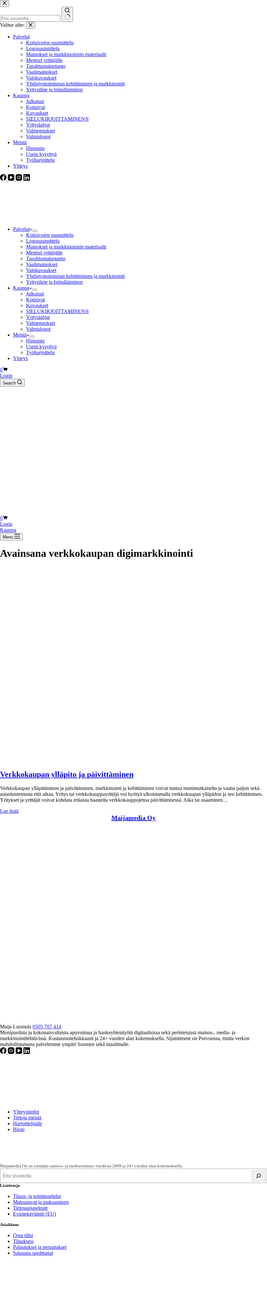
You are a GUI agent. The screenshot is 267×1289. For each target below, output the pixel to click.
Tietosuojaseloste (30, 1208)
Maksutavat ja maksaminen (41, 1202)
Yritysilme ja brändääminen (54, 282)
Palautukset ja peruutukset (39, 1247)
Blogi (18, 1129)
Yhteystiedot (26, 1112)
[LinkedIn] (26, 1052)
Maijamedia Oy (133, 817)
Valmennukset (40, 323)
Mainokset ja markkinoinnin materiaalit (66, 247)
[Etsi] (258, 1175)
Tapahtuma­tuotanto (45, 258)
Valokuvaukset (41, 270)
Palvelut (21, 229)
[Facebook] (4, 1052)
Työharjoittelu (40, 352)
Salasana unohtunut (33, 1253)
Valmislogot (38, 329)
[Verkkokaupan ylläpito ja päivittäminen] (97, 760)
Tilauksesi (23, 1241)
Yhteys (20, 358)
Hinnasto (35, 340)
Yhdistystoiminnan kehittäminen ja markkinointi (75, 276)
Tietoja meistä (27, 1117)
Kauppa (21, 288)
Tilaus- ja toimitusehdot (37, 1196)
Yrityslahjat (38, 317)
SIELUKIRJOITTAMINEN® (57, 311)
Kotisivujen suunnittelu (50, 235)
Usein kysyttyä (41, 346)
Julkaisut (35, 293)
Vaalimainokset (41, 264)
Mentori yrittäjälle (44, 252)
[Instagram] (12, 1052)
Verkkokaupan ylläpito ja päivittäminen (67, 774)
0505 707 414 (47, 1026)
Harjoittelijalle (27, 1123)
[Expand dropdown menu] (34, 231)
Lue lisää (9, 811)
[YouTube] (19, 1052)
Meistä (20, 335)
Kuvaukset (37, 305)
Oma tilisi (23, 1235)
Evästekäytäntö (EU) (34, 1214)
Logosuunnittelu (43, 241)
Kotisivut (35, 299)
